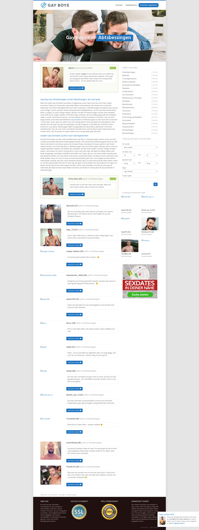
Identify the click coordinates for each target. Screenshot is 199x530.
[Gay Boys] (55, 5)
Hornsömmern (140, 95)
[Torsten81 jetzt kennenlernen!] (50, 428)
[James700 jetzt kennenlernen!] (50, 308)
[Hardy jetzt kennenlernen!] (50, 380)
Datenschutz (154, 527)
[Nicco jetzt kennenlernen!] (50, 332)
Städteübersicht (131, 5)
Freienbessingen (140, 72)
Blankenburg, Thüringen (140, 98)
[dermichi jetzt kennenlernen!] (50, 214)
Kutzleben (140, 101)
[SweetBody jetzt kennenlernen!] (50, 451)
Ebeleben (140, 88)
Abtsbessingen (96, 179)
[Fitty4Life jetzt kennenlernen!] (50, 475)
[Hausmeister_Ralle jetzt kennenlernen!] (50, 284)
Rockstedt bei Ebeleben (140, 85)
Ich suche (126, 144)
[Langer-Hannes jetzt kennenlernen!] (50, 260)
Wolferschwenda (140, 82)
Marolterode (140, 104)
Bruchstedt (140, 120)
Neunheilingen (140, 133)
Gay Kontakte (76, 119)
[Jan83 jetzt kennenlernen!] (50, 356)
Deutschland (52, 495)
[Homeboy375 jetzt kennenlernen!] (150, 223)
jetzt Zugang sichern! (177, 523)
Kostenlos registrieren (148, 5)
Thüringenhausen (140, 78)
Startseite (119, 5)
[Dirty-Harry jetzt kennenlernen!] (53, 186)
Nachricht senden (76, 88)
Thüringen (61, 495)
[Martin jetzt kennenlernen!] (53, 77)
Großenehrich (140, 91)
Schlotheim (140, 114)
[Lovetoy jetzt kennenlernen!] (150, 245)
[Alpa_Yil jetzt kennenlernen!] (50, 237)
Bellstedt (140, 75)
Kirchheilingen (140, 130)
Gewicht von (127, 160)
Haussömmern (140, 127)
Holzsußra (140, 111)
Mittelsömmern (140, 107)
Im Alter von (127, 152)
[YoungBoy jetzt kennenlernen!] (129, 245)
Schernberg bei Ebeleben (140, 117)
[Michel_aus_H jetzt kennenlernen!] (50, 404)
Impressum (144, 527)
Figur (124, 168)
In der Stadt (126, 176)
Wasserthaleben (140, 123)
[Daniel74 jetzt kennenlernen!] (129, 223)
